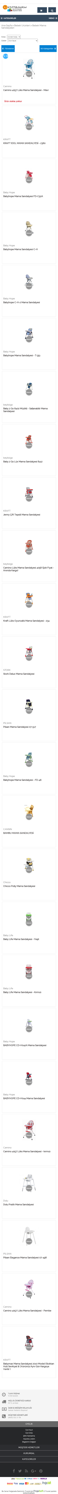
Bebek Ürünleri (22, 25)
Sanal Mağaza (9, 1491)
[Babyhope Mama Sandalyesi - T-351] (29, 334)
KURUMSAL (29, 1453)
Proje (38, 1491)
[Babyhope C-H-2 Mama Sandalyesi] (29, 281)
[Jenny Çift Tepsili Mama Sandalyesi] (29, 493)
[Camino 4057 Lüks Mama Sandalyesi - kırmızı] (29, 1130)
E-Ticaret (47, 1491)
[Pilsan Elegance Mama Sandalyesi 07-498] (29, 1236)
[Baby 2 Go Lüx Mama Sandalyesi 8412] (29, 440)
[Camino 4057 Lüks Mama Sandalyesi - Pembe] (29, 1289)
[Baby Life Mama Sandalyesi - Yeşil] (29, 918)
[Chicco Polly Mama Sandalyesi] (29, 865)
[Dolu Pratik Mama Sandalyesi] (29, 1183)
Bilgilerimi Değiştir (29, 1442)
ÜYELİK (29, 1424)
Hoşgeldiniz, (50, 1)
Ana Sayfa (6, 25)
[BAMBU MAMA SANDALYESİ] (29, 812)
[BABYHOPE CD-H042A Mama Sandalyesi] (29, 1024)
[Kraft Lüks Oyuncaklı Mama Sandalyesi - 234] (29, 599)
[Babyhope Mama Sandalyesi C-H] (29, 228)
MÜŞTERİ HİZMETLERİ (29, 1447)
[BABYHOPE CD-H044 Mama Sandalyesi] (29, 1077)
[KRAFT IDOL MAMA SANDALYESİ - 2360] (29, 122)
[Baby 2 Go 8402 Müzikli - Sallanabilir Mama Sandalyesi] (29, 387)
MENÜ (52, 18)
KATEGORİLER (9, 18)
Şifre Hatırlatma (29, 1436)
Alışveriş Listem (29, 1439)
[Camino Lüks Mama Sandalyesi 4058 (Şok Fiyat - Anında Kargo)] (29, 546)
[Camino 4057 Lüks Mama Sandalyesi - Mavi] (29, 69)
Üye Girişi (29, 1433)
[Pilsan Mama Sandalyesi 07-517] (29, 706)
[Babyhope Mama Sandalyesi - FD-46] (29, 759)
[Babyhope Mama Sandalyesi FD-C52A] (29, 175)
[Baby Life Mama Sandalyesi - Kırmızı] (29, 971)
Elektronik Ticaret (23, 1491)
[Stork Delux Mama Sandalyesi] (29, 653)
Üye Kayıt (29, 1430)
